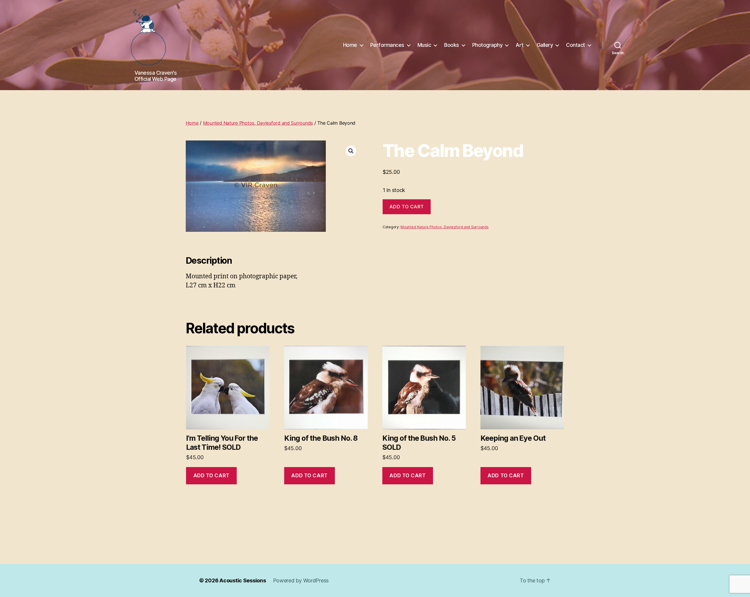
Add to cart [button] (211, 475)
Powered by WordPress (301, 580)
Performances (387, 45)
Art (520, 45)
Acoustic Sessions (242, 580)
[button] (351, 151)
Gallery (545, 45)
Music (424, 45)
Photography (487, 45)
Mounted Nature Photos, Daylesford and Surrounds (258, 123)
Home (350, 45)
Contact (575, 45)
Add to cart (406, 207)
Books (451, 45)
